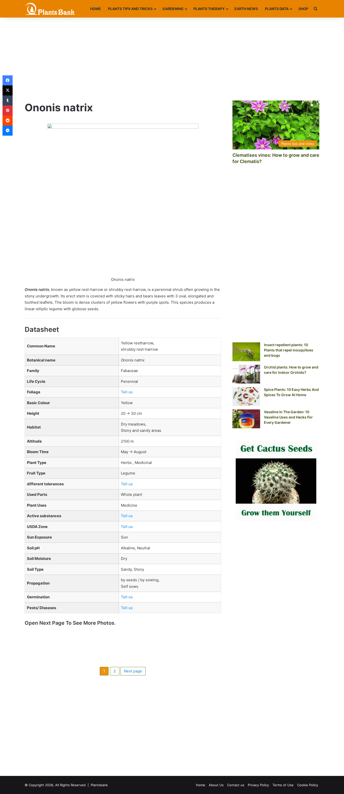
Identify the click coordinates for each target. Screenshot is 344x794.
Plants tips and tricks (130, 9)
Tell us (127, 392)
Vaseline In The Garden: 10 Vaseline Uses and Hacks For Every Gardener (288, 417)
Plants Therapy (209, 9)
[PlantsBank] (50, 9)
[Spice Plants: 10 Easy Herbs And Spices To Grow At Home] (246, 396)
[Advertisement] (172, 58)
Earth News (246, 9)
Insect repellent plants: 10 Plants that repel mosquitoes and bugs (288, 350)
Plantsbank (99, 785)
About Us (216, 785)
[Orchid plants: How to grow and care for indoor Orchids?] (246, 374)
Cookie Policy (307, 785)
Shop (303, 9)
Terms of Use (283, 785)
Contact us (235, 785)
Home (95, 9)
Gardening (173, 9)
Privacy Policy (258, 785)
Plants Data (277, 9)
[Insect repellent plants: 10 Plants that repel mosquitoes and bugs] (246, 351)
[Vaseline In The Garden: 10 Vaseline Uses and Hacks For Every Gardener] (246, 418)
